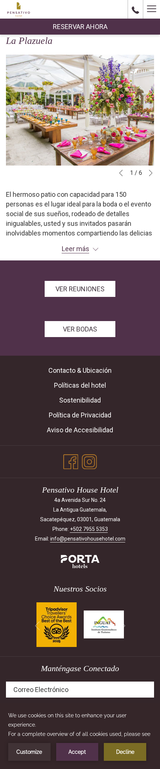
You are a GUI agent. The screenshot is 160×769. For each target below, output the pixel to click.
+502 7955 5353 (89, 529)
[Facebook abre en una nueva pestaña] (71, 461)
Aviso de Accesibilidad (80, 430)
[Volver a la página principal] (19, 9)
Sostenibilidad (80, 400)
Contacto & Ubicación (80, 370)
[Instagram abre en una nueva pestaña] (89, 461)
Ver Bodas (80, 329)
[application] (80, 736)
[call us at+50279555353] (135, 9)
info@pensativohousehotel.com (87, 539)
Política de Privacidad (80, 415)
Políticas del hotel (80, 385)
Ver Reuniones (80, 289)
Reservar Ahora (80, 27)
